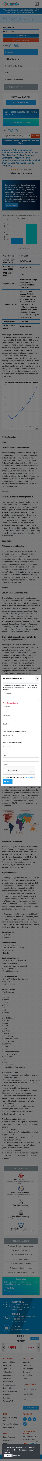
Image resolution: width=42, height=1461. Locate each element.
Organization (7, 747)
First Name (6, 706)
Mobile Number (8, 735)
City (4, 756)
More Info (16, 1455)
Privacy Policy (30, 777)
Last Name (6, 715)
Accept (7, 1455)
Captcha (5, 764)
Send (9, 782)
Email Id (5, 724)
